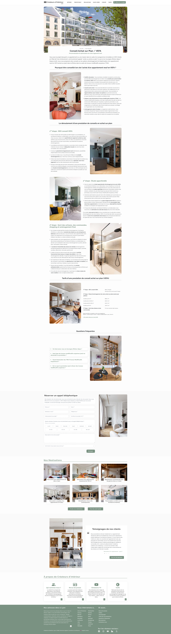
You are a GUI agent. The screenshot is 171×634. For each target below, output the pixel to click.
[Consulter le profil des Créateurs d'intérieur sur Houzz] (112, 631)
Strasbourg (91, 620)
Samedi (90, 426)
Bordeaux (80, 616)
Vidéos (100, 612)
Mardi (57, 426)
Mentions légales (64, 630)
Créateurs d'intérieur (55, 2)
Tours (89, 625)
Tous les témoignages (116, 557)
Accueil (81, 48)
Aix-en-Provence (82, 610)
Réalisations (87, 2)
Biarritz (79, 614)
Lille (79, 622)
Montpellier (91, 610)
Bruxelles (80, 618)
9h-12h (50, 429)
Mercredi (65, 426)
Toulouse (90, 624)
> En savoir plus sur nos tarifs (90, 317)
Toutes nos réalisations (76, 508)
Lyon (79, 624)
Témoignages (102, 614)
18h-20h (88, 429)
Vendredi (82, 426)
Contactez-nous (103, 622)
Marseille (80, 625)
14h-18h (75, 429)
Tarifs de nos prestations (105, 616)
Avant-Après (96, 2)
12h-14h (63, 429)
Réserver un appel (120, 2)
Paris (89, 616)
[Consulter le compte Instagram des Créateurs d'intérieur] (103, 631)
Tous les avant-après (95, 508)
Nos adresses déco (54, 608)
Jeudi (73, 426)
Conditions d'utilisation (74, 630)
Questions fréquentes (104, 618)
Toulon (90, 622)
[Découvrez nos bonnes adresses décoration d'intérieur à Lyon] (58, 626)
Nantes (90, 612)
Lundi (48, 426)
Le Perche (80, 620)
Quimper (90, 618)
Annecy (79, 612)
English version (84, 630)
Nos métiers (88, 48)
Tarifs (110, 2)
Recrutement (102, 620)
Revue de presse (103, 610)
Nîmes (89, 614)
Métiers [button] (69, 2)
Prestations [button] (77, 2)
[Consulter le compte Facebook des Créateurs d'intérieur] (99, 631)
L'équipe (104, 2)
